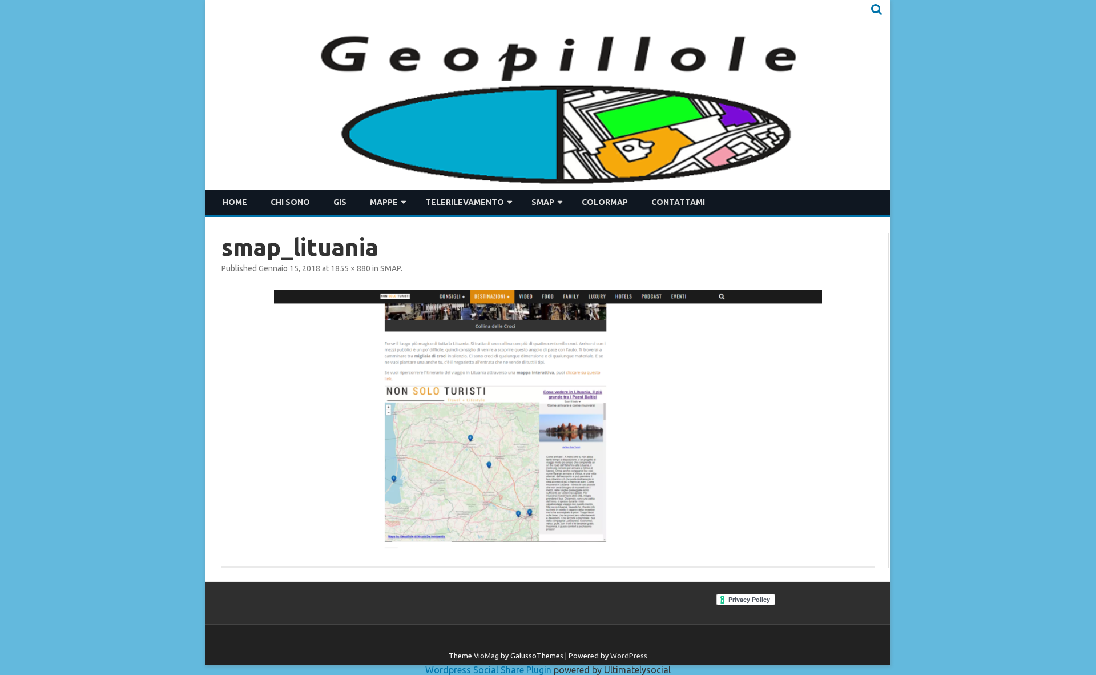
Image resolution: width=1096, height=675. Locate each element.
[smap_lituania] (548, 420)
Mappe (384, 202)
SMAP (542, 202)
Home (235, 202)
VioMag (486, 656)
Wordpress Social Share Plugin (489, 670)
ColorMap (605, 202)
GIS (339, 202)
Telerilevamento (464, 202)
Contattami (678, 202)
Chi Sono (290, 202)
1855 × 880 (350, 268)
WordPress (628, 656)
